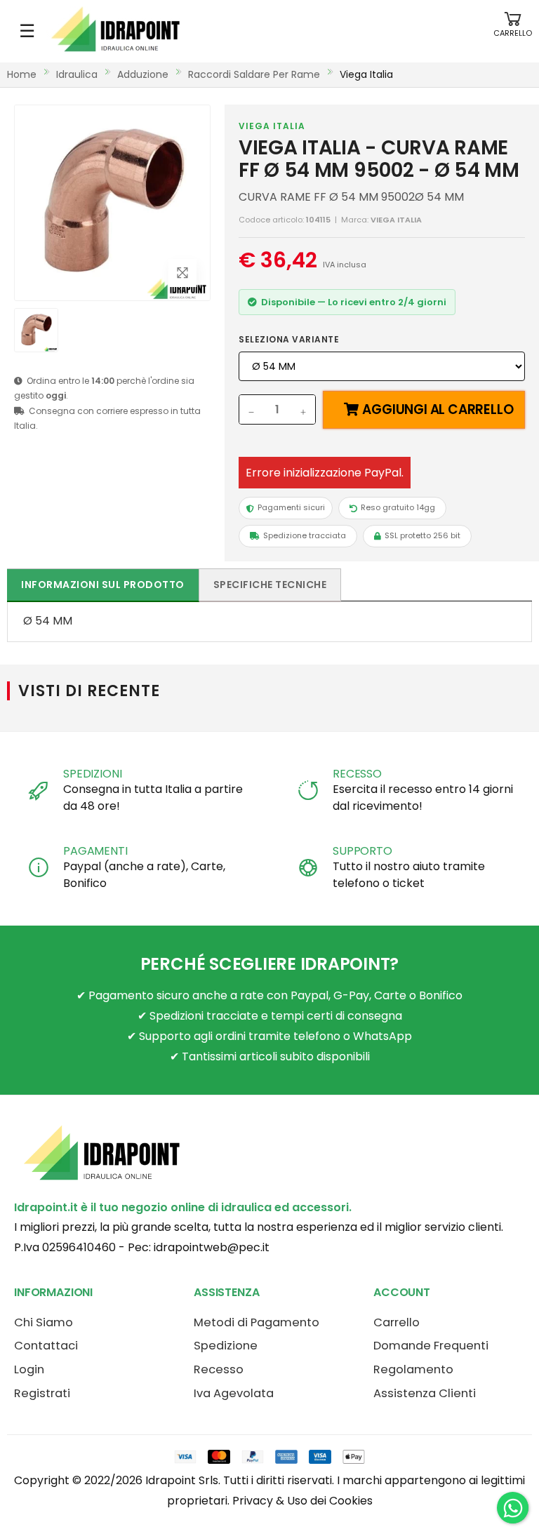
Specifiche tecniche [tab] (270, 585)
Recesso (219, 1369)
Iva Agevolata (234, 1393)
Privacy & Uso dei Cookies (302, 1501)
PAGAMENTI (95, 851)
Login (29, 1369)
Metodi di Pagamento (256, 1322)
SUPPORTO (362, 851)
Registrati (42, 1393)
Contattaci (46, 1346)
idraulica (77, 74)
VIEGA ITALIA (272, 126)
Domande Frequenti (430, 1346)
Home (21, 74)
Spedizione (226, 1346)
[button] (512, 31)
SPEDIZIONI (92, 774)
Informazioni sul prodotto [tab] (103, 585)
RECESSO (357, 774)
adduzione (142, 74)
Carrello (396, 1322)
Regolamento (413, 1369)
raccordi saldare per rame (254, 74)
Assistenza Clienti (424, 1393)
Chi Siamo (43, 1322)
